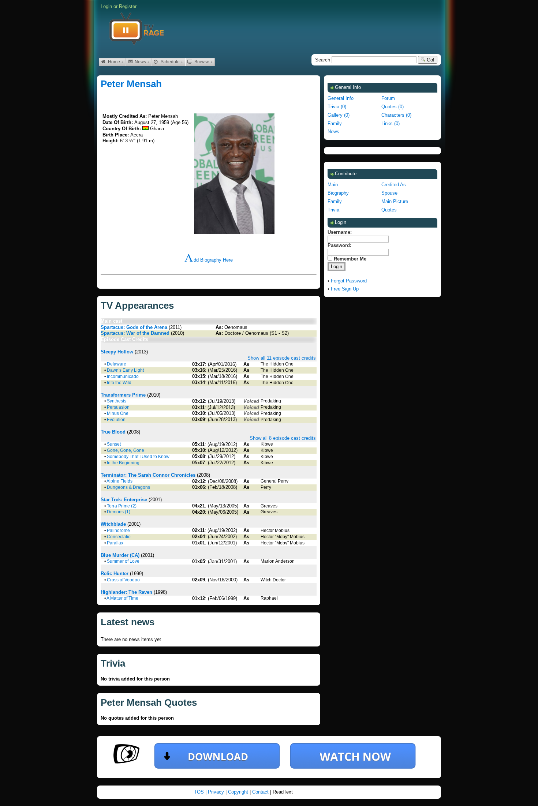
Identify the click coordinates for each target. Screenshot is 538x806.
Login (106, 6)
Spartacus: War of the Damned (135, 333)
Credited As (393, 184)
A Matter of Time (122, 598)
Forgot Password (349, 281)
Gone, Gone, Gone (125, 450)
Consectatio (119, 536)
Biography (338, 193)
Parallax (115, 543)
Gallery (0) (339, 115)
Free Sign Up (345, 289)
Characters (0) (396, 115)
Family (335, 123)
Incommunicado (123, 376)
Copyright (239, 792)
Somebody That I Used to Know (138, 456)
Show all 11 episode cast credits (281, 358)
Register (128, 6)
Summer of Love (123, 561)
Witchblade (113, 524)
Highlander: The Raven (126, 592)
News (333, 131)
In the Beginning (123, 462)
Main (333, 184)
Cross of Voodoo (123, 579)
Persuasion (118, 407)
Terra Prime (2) (122, 506)
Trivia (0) (337, 106)
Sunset (114, 444)
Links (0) (390, 123)
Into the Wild (119, 382)
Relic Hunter (114, 573)
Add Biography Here (208, 260)
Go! (429, 60)
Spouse (389, 193)
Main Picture (394, 201)
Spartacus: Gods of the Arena (134, 327)
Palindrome (118, 530)
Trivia (333, 210)
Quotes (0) (392, 106)
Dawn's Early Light (125, 370)
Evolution (116, 419)
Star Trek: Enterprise (124, 499)
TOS (199, 792)
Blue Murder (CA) (120, 555)
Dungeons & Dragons (128, 487)
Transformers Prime (123, 395)
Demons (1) (118, 511)
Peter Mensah (131, 83)
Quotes (389, 210)
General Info (341, 98)
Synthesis (116, 401)
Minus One (117, 413)
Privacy (216, 792)
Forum (388, 98)
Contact (261, 792)
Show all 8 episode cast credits (283, 438)
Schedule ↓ (171, 61)
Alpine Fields (119, 481)
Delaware (116, 364)
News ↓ (141, 61)
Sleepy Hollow (117, 352)
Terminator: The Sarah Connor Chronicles (148, 475)
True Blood (113, 432)
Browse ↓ (203, 61)
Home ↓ (115, 61)
